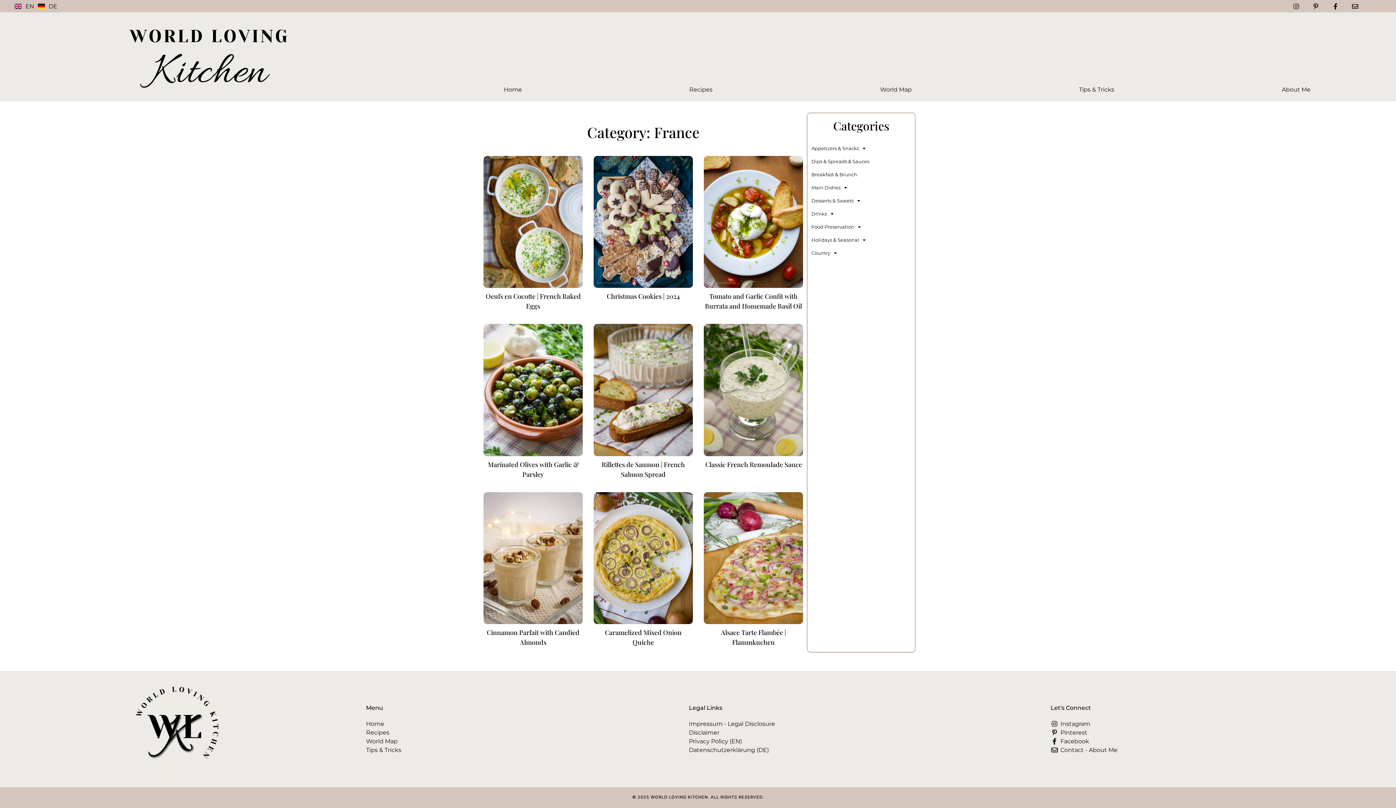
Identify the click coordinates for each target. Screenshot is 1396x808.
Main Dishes (826, 187)
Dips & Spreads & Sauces (840, 161)
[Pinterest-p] (1315, 6)
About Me (1296, 89)
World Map (896, 89)
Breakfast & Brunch (834, 174)
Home (513, 89)
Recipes (701, 89)
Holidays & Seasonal (835, 240)
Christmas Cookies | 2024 (643, 296)
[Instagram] (1296, 6)
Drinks (819, 214)
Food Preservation (832, 227)
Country (820, 253)
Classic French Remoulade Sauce (753, 464)
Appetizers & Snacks (835, 148)
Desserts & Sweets (832, 201)
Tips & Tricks (1096, 89)
